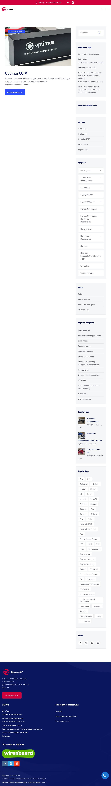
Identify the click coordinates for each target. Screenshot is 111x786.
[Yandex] (17, 763)
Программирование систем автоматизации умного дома (22, 729)
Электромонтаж (86, 273)
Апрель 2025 (83, 149)
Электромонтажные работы (12, 725)
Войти (80, 294)
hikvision (95, 484)
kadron (89, 494)
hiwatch (83, 489)
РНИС (90, 544)
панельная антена (87, 594)
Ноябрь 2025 (83, 134)
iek (81, 494)
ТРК (98, 544)
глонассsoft (94, 569)
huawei (93, 489)
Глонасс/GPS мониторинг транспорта (15, 732)
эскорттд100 (85, 621)
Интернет (84, 246)
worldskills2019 (86, 524)
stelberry (94, 514)
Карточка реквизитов (63, 721)
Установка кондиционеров (88, 54)
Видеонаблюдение (16, 31)
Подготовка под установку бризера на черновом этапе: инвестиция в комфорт (89, 89)
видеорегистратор (87, 564)
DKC (88, 479)
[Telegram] (73, 2)
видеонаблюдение (87, 559)
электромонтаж (86, 616)
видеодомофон (94, 549)
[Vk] (68, 2)
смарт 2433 (84, 606)
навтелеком (84, 589)
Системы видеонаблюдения (12, 715)
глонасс (83, 569)
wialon (90, 519)
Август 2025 (83, 144)
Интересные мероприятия (88, 375)
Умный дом (85, 266)
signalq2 (83, 509)
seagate (94, 504)
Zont (81, 534)
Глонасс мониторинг (88, 209)
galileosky (84, 484)
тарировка (97, 606)
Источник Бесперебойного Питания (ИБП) (90, 256)
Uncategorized (86, 170)
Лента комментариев (86, 304)
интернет (90, 579)
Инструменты (85, 229)
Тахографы (6, 736)
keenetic (83, 499)
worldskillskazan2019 (88, 529)
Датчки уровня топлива (89, 539)
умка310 (83, 611)
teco (81, 519)
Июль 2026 (82, 129)
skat (92, 509)
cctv (81, 479)
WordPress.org (83, 310)
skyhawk (83, 514)
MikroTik (94, 499)
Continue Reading (13, 92)
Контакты (59, 712)
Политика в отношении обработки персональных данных (24, 782)
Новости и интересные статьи (66, 716)
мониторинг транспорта (89, 584)
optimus (83, 504)
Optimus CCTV (16, 73)
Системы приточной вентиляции (13, 722)
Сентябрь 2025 (84, 139)
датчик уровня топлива (89, 574)
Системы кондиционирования (12, 718)
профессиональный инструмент (87, 600)
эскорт (98, 616)
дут (81, 579)
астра (82, 549)
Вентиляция (85, 187)
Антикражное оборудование (89, 335)
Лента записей (84, 299)
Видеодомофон (86, 195)
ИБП (81, 544)
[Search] (99, 33)
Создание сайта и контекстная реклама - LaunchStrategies (24, 778)
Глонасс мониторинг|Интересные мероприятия (88, 219)
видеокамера (85, 554)
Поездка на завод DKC (87, 67)
